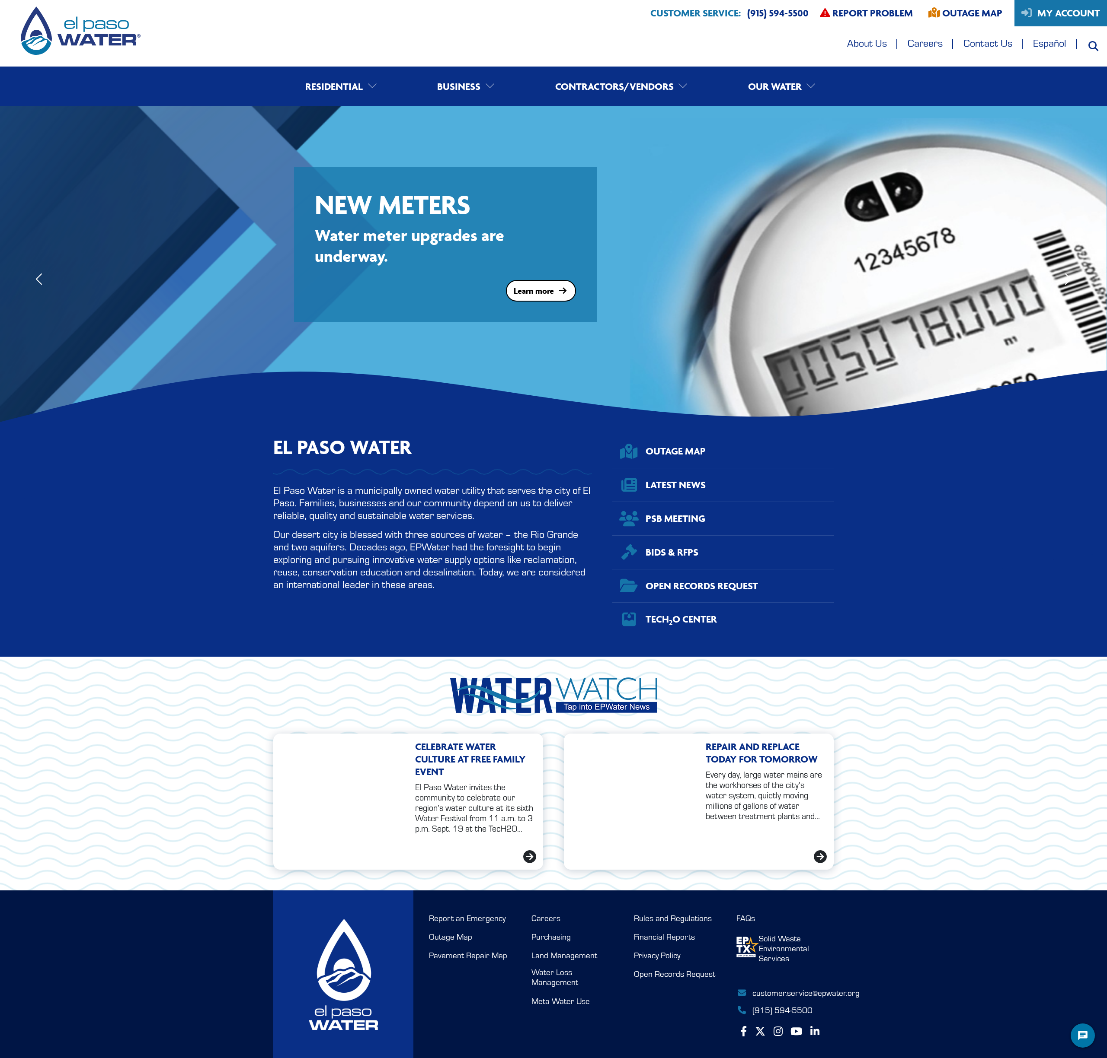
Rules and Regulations (673, 918)
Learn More (533, 307)
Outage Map (972, 13)
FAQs (745, 918)
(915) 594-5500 (781, 1009)
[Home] (70, 33)
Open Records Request (674, 974)
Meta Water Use (560, 1001)
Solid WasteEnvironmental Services (784, 948)
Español (1049, 42)
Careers (925, 42)
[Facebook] (743, 1031)
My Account (1067, 13)
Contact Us (987, 42)
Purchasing (551, 936)
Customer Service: (729, 13)
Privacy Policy (657, 955)
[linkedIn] (814, 1031)
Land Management (564, 955)
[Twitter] (760, 1031)
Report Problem (871, 13)
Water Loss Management (554, 977)
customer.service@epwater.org (787, 992)
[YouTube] (796, 1031)
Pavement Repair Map (468, 955)
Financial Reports (664, 936)
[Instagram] (778, 1031)
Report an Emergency (467, 918)
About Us (867, 42)
